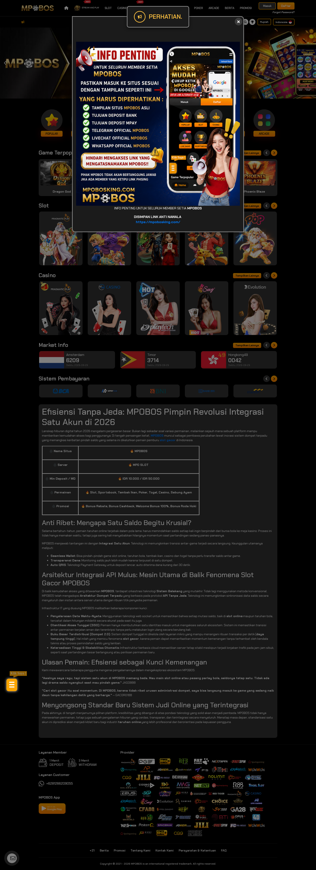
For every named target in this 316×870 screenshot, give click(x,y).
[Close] (238, 21)
